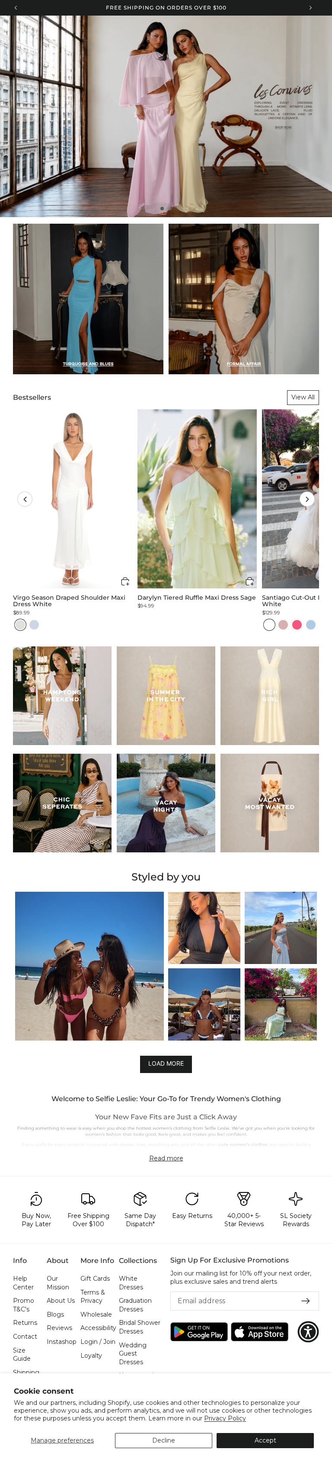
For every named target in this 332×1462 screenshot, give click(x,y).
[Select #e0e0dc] (20, 625)
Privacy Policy (225, 1418)
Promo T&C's (23, 1305)
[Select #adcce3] (311, 625)
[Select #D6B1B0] (283, 625)
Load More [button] (166, 1063)
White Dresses (131, 1283)
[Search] (259, 30)
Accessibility (98, 1328)
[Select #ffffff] (269, 625)
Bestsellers (32, 397)
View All (303, 397)
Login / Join (97, 1342)
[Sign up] (305, 1301)
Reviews (59, 1328)
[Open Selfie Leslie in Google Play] (199, 1331)
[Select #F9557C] (297, 625)
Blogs (55, 1314)
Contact (25, 1336)
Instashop (62, 1342)
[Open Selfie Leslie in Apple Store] (259, 1331)
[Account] (293, 30)
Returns (25, 1323)
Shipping (26, 1372)
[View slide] (166, 116)
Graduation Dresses (135, 1305)
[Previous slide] (13, 116)
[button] (24, 499)
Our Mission (58, 1283)
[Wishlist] (275, 30)
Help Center (23, 1283)
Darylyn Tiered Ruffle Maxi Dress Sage (196, 597)
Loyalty (91, 1355)
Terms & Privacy (92, 1296)
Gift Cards (95, 1278)
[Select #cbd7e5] (34, 625)
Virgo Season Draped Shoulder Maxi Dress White (69, 601)
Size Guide (22, 1354)
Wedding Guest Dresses (133, 1353)
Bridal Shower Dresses (139, 1327)
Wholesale (96, 1314)
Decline (163, 1440)
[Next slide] (318, 116)
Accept (265, 1440)
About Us (61, 1301)
